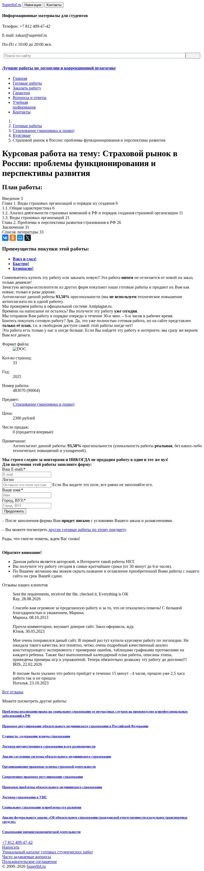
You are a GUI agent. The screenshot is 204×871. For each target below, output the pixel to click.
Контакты (22, 112)
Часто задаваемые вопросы (26, 856)
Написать (10, 847)
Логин (8, 479)
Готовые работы (27, 83)
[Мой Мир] (20, 238)
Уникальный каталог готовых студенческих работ (47, 852)
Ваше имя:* (12, 490)
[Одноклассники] (13, 238)
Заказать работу (27, 88)
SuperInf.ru (36, 866)
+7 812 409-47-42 (17, 842)
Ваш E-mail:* (14, 469)
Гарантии (21, 93)
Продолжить (14, 511)
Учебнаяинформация (24, 104)
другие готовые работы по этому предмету (87, 529)
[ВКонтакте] (5, 238)
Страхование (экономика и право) (43, 130)
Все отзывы (12, 692)
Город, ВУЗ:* (14, 500)
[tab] (24, 259)
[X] (27, 238)
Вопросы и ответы (29, 97)
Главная (20, 78)
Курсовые (22, 135)
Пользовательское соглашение (29, 861)
